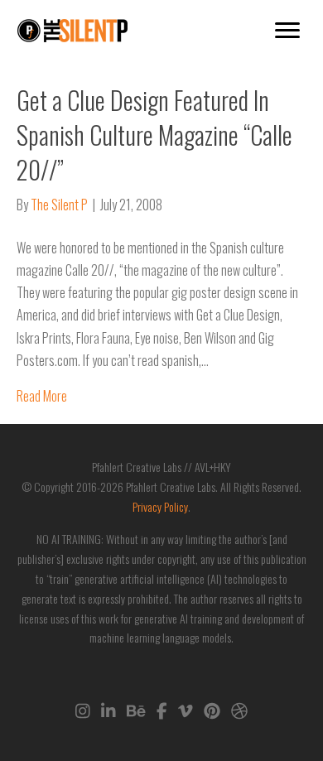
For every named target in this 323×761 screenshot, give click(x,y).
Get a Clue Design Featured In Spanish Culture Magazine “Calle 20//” (154, 134)
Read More (42, 396)
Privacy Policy (160, 506)
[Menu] (287, 31)
